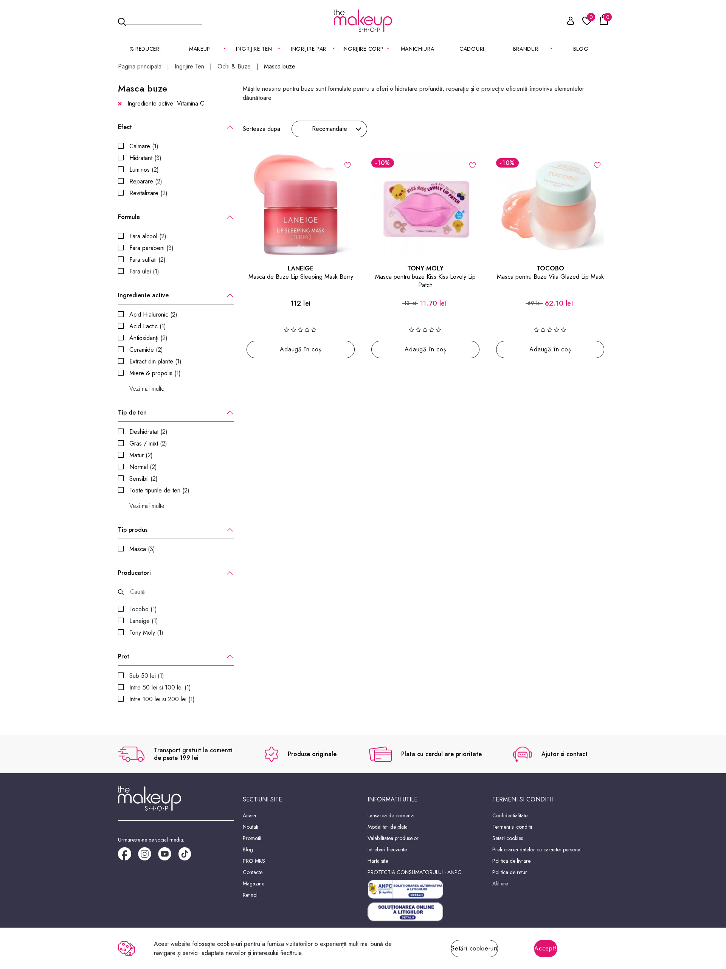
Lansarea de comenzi (391, 815)
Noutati (250, 827)
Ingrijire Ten (189, 66)
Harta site (378, 861)
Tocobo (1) (143, 609)
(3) (145, 158)
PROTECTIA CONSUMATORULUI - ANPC (414, 872)
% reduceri (145, 49)
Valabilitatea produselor (393, 838)
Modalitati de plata (388, 827)
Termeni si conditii (512, 827)
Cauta (164, 20)
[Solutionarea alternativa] (425, 889)
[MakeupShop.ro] (363, 20)
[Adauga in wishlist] (347, 164)
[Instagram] (148, 856)
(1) (143, 146)
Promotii (252, 838)
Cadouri (471, 49)
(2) (144, 169)
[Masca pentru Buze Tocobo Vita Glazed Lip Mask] (550, 205)
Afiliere (500, 883)
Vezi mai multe (146, 389)
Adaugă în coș (300, 349)
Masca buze (279, 66)
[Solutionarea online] (425, 912)
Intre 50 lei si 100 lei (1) (160, 687)
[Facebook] (128, 856)
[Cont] (566, 22)
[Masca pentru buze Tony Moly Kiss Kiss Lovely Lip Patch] (425, 205)
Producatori (134, 573)
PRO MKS (254, 861)
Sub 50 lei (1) (146, 675)
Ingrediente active (143, 295)
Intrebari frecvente (387, 849)
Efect (125, 127)
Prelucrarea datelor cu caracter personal (537, 849)
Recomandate (329, 128)
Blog (581, 49)
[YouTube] (168, 856)
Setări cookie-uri (474, 948)
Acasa (249, 815)
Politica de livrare (511, 861)
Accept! (545, 948)
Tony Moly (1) (146, 632)
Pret (123, 656)
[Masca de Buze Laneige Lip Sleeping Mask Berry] (301, 205)
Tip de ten (132, 412)
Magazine (253, 883)
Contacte (252, 872)
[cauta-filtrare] (121, 592)
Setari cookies (507, 838)
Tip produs (132, 530)
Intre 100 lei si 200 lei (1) (162, 699)
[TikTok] (188, 856)
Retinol (250, 895)
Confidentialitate (509, 815)
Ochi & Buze (234, 66)
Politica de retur (509, 872)
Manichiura (417, 49)
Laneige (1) (143, 620)
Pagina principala (139, 66)
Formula (129, 217)
